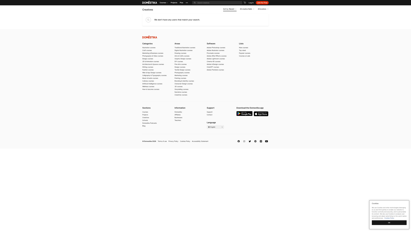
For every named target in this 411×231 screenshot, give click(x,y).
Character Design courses (184, 84)
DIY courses (179, 61)
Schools (145, 120)
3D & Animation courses (150, 61)
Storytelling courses (181, 89)
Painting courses (180, 78)
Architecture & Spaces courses (153, 64)
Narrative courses (181, 92)
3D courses (178, 86)
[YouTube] (266, 141)
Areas (177, 43)
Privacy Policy (173, 141)
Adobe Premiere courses (215, 70)
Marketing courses (181, 75)
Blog (143, 126)
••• (187, 3)
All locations (262, 9)
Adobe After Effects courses (216, 56)
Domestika (178, 112)
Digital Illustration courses (183, 50)
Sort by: (228, 9)
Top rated (242, 50)
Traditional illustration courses (185, 47)
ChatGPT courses (213, 67)
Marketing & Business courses (152, 53)
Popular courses (244, 53)
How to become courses (150, 89)
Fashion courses (148, 70)
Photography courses (182, 72)
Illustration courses (148, 47)
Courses (163, 3)
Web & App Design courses (151, 72)
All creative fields (246, 9)
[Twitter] (250, 141)
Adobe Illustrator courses (215, 50)
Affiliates (178, 115)
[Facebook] (239, 141)
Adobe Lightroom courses (216, 59)
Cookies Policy (185, 141)
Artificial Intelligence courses (152, 84)
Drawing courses (180, 53)
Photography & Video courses (152, 56)
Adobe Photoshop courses (216, 47)
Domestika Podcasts (149, 123)
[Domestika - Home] (205, 37)
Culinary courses (148, 81)
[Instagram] (244, 141)
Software (211, 43)
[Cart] (244, 2)
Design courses (147, 59)
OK (389, 223)
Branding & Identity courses (184, 81)
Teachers (178, 120)
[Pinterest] (255, 141)
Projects (174, 3)
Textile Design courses (182, 70)
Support (209, 112)
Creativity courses (181, 95)
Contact (209, 115)
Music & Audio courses (150, 78)
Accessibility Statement (200, 141)
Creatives (145, 117)
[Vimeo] (261, 141)
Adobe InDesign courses (215, 64)
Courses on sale (244, 56)
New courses (243, 47)
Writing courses (147, 67)
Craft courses (147, 50)
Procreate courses (213, 53)
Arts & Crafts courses (182, 56)
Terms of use (162, 141)
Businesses (178, 117)
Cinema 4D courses (213, 61)
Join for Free (262, 3)
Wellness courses (148, 86)
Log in (251, 3)
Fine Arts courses (181, 64)
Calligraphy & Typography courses (154, 75)
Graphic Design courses (183, 59)
